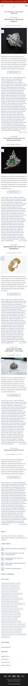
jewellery (15, 112)
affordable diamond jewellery (8, 583)
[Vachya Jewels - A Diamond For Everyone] (14, 6)
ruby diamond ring (22, 127)
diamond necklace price (13, 103)
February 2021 (5, 665)
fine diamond (21, 108)
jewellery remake (5, 114)
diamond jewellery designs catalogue (12, 210)
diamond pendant (7, 104)
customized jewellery (9, 87)
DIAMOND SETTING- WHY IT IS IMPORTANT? (14, 248)
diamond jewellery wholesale (14, 101)
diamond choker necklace (20, 88)
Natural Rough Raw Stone (7, 122)
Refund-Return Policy (14, 680)
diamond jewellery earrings (16, 95)
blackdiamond (19, 79)
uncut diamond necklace (6, 130)
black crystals (12, 79)
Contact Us (9, 679)
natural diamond (17, 119)
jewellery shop (20, 114)
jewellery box (20, 112)
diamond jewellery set (17, 215)
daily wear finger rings (19, 87)
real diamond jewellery (17, 125)
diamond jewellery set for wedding (14, 100)
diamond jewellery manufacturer (16, 213)
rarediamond (9, 125)
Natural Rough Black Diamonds (16, 120)
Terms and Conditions (14, 681)
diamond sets (4, 108)
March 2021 (4, 662)
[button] (2, 6)
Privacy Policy (17, 679)
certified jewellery (18, 84)
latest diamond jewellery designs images (10, 117)
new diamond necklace (18, 122)
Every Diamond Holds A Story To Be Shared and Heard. (14, 139)
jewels (22, 116)
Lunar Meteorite (9, 119)
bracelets (3, 80)
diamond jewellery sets (18, 216)
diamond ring (14, 106)
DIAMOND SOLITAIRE (13, 108)
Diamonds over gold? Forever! (14, 450)
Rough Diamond (13, 127)
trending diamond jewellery (13, 128)
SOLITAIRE (3, 128)
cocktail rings (18, 85)
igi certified (19, 111)
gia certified (13, 109)
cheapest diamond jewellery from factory (11, 588)
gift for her (19, 109)
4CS (18, 197)
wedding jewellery (16, 130)
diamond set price (21, 106)
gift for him (24, 109)
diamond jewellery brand (11, 93)
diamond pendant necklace (17, 104)
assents (7, 79)
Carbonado (19, 80)
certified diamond (10, 84)
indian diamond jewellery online (12, 513)
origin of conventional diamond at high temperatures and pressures (13, 124)
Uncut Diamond (22, 128)
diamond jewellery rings (17, 98)
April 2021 (4, 659)
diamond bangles (10, 88)
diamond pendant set (5, 106)
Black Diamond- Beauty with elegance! (14, 20)
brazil (15, 80)
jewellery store (4, 116)
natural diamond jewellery (11, 235)
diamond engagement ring (13, 92)
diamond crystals (5, 90)
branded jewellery (10, 80)
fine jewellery (21, 224)
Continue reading (14, 72)
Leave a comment (23, 132)
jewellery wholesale (12, 116)
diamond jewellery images (15, 96)
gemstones (8, 109)
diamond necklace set (17, 219)
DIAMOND (3, 88)
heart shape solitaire (12, 111)
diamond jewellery (13, 208)
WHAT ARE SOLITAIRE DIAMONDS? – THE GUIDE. (14, 350)
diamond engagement (13, 207)
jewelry (19, 116)
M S (21, 25)
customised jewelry (17, 202)
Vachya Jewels (14, 17)
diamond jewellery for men (15, 211)
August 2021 (4, 656)
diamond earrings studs (14, 90)
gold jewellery (4, 111)
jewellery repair (12, 114)
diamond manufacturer (19, 218)
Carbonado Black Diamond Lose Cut (9, 82)
